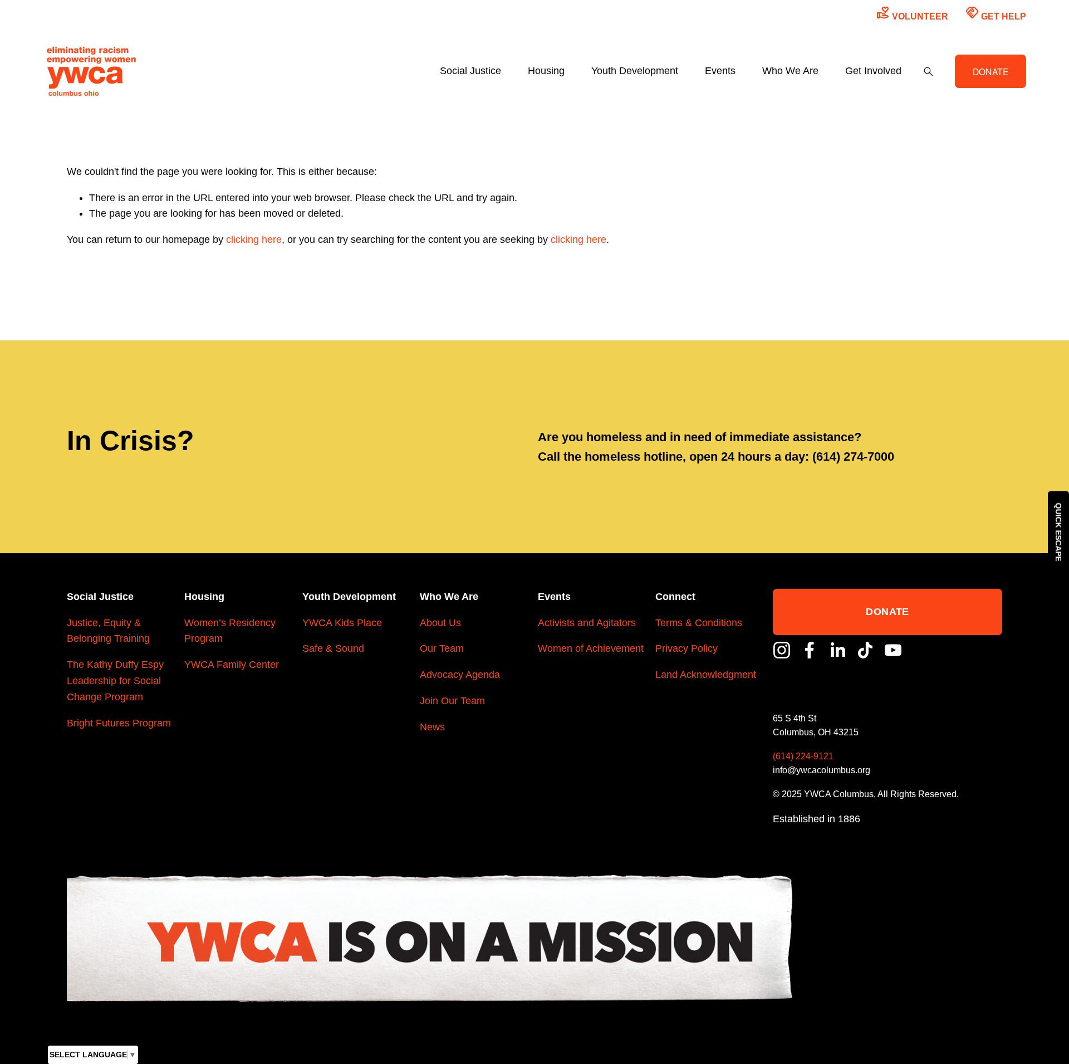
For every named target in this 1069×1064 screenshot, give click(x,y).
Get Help (995, 13)
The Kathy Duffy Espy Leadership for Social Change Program (115, 680)
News (432, 727)
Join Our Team (452, 700)
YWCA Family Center (231, 664)
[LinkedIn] (837, 650)
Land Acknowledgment (705, 674)
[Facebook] (809, 650)
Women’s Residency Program (230, 631)
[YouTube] (893, 650)
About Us (440, 622)
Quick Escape (1058, 532)
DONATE (991, 71)
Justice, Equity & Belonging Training (108, 631)
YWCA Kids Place (342, 622)
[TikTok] (865, 650)
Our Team (442, 648)
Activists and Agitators (587, 622)
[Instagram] (782, 650)
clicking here (254, 239)
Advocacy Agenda (460, 674)
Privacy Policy (686, 648)
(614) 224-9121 (803, 756)
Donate (887, 611)
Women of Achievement (591, 648)
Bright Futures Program (119, 723)
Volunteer (912, 13)
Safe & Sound (333, 648)
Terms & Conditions (698, 622)
